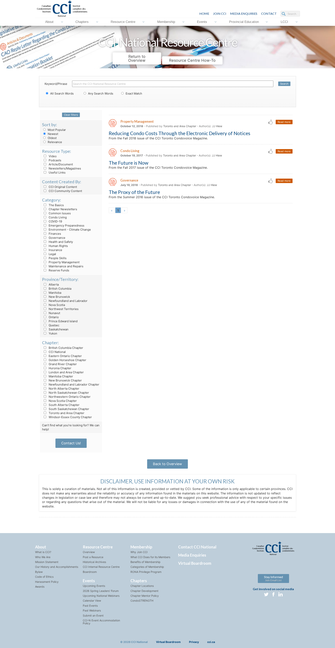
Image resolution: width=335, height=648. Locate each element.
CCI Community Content (65, 191)
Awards (39, 586)
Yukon (52, 333)
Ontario (53, 317)
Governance (56, 238)
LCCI (284, 22)
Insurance (55, 250)
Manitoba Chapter (60, 376)
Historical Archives (94, 562)
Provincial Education (244, 22)
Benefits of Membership (145, 562)
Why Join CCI (139, 552)
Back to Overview (167, 464)
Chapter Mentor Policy (144, 595)
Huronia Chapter (59, 368)
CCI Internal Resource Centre (101, 566)
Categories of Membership (147, 566)
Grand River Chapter (62, 364)
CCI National (57, 352)
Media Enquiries (243, 13)
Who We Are (42, 557)
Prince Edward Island (63, 321)
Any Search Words (100, 93)
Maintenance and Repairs (65, 266)
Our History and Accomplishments (56, 566)
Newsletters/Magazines (64, 168)
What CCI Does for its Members (150, 557)
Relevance (54, 142)
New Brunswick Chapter (65, 380)
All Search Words (61, 93)
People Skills (57, 258)
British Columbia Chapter (65, 348)
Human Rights (58, 246)
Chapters (82, 22)
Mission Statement (46, 562)
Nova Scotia (56, 305)
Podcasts (54, 160)
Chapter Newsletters (62, 209)
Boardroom (90, 571)
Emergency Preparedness (66, 225)
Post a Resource (93, 557)
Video (52, 156)
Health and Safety (60, 242)
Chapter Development (144, 590)
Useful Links (57, 172)
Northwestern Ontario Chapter (69, 397)
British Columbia (59, 288)
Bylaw (39, 571)
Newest (52, 134)
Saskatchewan (58, 329)
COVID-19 (55, 221)
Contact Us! (71, 443)
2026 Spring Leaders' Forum (101, 590)
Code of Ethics (44, 576)
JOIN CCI (219, 13)
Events (202, 22)
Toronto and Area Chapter (66, 413)
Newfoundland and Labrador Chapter (73, 384)
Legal (52, 254)
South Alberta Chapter (63, 405)
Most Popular (56, 130)
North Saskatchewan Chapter (68, 392)
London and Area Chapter (66, 372)
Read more (284, 121)
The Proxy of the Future (134, 192)
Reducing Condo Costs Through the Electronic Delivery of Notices (179, 133)
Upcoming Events (94, 585)
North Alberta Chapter (63, 388)
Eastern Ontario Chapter (65, 356)
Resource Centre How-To (192, 60)
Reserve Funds (58, 270)
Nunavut (54, 313)
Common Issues (59, 213)
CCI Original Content (62, 187)
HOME (204, 13)
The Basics (56, 205)
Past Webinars (92, 610)
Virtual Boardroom (194, 563)
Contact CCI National (197, 547)
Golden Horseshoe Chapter (67, 360)
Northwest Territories (63, 309)
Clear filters (71, 114)
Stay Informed (273, 578)
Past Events (90, 605)
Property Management (63, 262)
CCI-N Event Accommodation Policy (101, 622)
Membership (166, 22)
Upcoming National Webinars (101, 595)
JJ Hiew (217, 126)
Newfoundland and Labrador (67, 301)
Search (284, 83)
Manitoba (54, 292)
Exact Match (133, 93)
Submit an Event (93, 615)
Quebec (53, 325)
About (49, 22)
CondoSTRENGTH (141, 600)
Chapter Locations (142, 585)
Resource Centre (123, 22)
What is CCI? (43, 552)
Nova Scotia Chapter (62, 401)
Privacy (194, 642)
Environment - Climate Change (69, 229)
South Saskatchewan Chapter (68, 409)
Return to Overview (136, 58)
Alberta (53, 284)
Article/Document (60, 164)
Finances (54, 233)
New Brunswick (59, 297)
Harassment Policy (47, 581)
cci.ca (211, 642)
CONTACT (269, 13)
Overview (89, 552)
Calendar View (92, 600)
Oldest (52, 138)
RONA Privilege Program (145, 571)
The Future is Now (128, 163)
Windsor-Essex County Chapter (70, 417)
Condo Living (57, 217)
